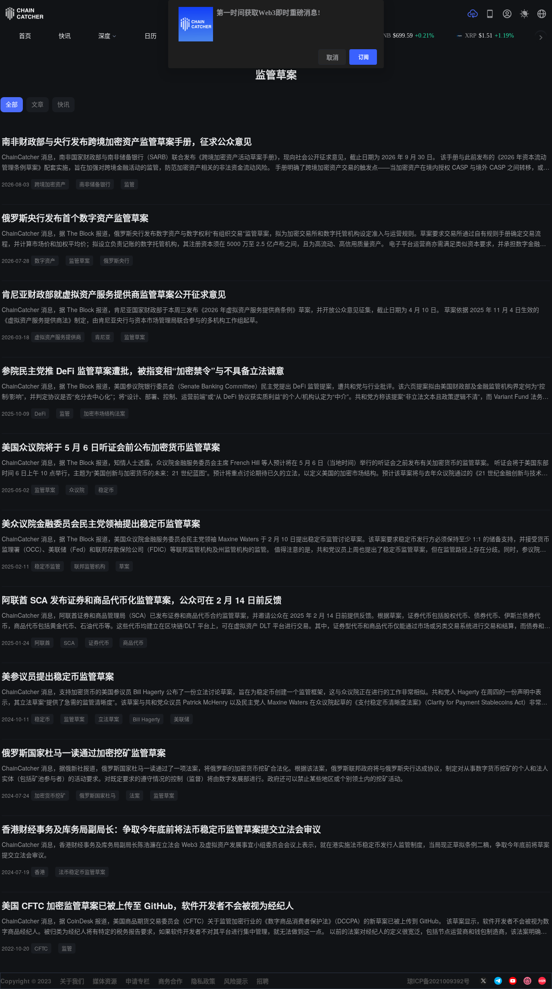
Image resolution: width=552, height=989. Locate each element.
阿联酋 (42, 642)
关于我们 (72, 980)
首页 (25, 36)
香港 (39, 871)
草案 (124, 566)
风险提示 (236, 980)
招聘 (263, 980)
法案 (134, 795)
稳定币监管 (47, 566)
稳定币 (106, 489)
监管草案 (79, 260)
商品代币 (133, 642)
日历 (150, 36)
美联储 (181, 719)
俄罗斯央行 (116, 260)
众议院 (77, 489)
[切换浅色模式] (524, 14)
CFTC (41, 948)
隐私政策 (203, 980)
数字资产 (44, 260)
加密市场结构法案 (104, 413)
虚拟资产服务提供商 (57, 337)
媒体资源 (105, 980)
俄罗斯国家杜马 (97, 795)
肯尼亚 (102, 337)
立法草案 (108, 719)
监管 (129, 184)
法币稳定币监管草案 (82, 871)
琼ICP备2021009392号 (438, 980)
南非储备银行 (94, 184)
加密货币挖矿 (50, 795)
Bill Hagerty (146, 719)
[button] (541, 14)
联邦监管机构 (89, 566)
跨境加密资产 (50, 184)
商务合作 (170, 980)
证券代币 (98, 642)
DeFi (40, 413)
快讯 (65, 36)
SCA (69, 642)
